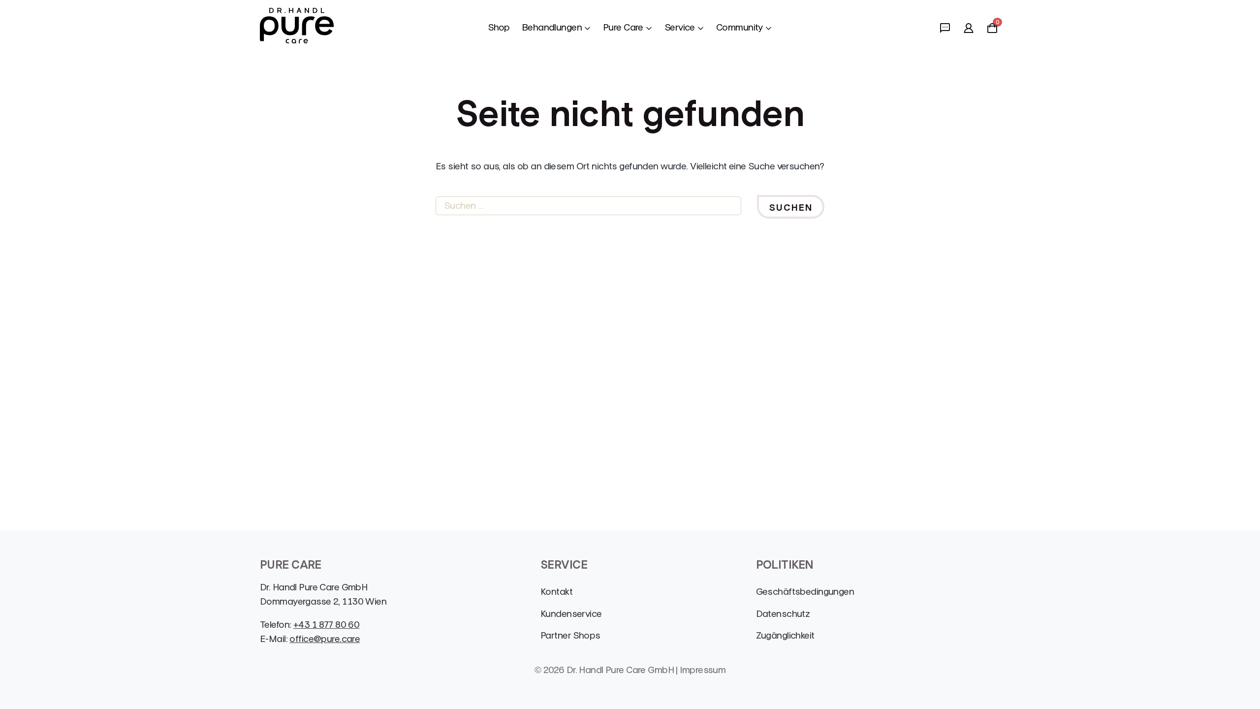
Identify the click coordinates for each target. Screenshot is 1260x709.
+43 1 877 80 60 (326, 624)
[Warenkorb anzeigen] (992, 30)
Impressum (702, 670)
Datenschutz (783, 614)
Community (739, 27)
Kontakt (556, 591)
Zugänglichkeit (785, 635)
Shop (499, 27)
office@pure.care (324, 639)
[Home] (297, 27)
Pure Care (623, 27)
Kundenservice (571, 614)
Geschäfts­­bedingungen (805, 591)
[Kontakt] (945, 27)
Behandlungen (552, 27)
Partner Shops (570, 635)
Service (679, 27)
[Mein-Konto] (969, 27)
